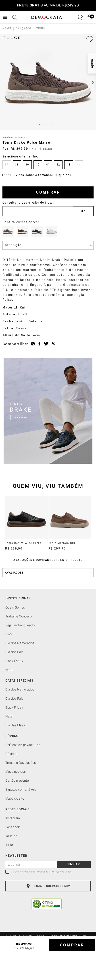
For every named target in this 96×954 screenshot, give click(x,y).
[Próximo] (87, 523)
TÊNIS (40, 28)
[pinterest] (54, 344)
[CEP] (37, 208)
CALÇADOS (24, 28)
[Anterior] (9, 523)
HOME (6, 28)
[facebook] (39, 344)
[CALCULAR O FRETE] (83, 211)
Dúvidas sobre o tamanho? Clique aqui (42, 175)
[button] (6, 164)
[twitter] (46, 344)
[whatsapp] (33, 344)
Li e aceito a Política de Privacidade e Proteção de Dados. (41, 871)
